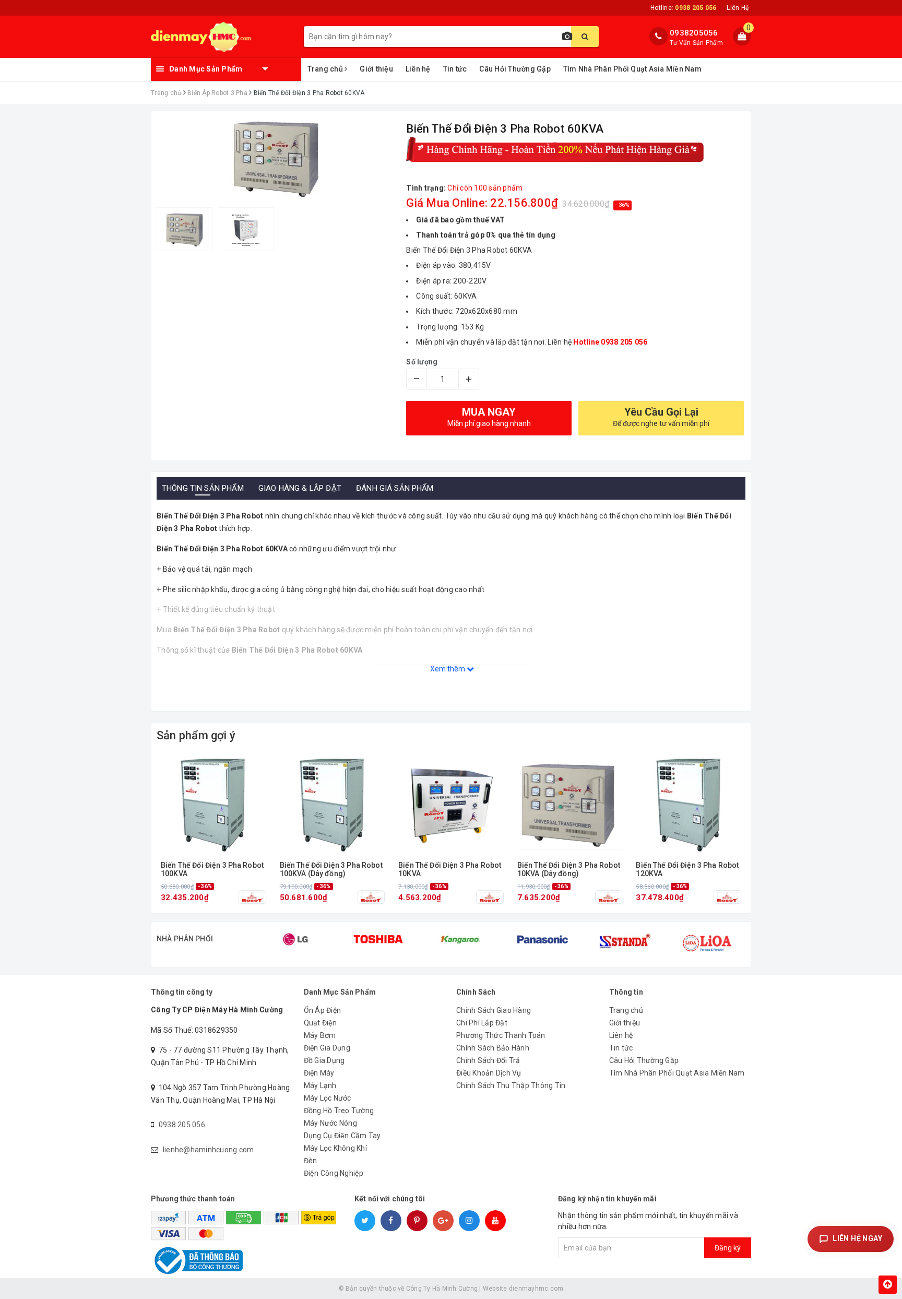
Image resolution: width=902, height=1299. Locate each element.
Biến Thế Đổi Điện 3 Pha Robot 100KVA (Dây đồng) (331, 869)
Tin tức (455, 69)
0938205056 (694, 33)
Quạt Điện (320, 1023)
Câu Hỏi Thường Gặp (515, 69)
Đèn (310, 1160)
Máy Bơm (320, 1035)
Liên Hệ (738, 7)
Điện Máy (319, 1073)
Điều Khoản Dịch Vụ (488, 1073)
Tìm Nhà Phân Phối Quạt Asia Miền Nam (632, 69)
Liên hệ (418, 69)
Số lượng (421, 362)
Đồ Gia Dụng (324, 1060)
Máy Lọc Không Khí (335, 1148)
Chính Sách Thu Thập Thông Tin (510, 1085)
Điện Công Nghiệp (334, 1173)
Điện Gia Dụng (327, 1048)
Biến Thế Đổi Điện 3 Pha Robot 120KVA (687, 869)
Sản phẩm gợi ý (196, 735)
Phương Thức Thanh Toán (500, 1035)
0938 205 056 (182, 1124)
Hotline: (683, 7)
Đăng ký (728, 1248)
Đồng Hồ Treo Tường (339, 1110)
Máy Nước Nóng (330, 1123)
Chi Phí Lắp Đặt (481, 1023)
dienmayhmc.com (536, 1288)
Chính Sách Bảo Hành (492, 1048)
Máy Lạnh (320, 1085)
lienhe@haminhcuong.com (208, 1150)
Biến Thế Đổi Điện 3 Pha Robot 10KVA (449, 869)
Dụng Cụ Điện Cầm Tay (342, 1135)
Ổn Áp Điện (322, 1010)
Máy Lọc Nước (327, 1098)
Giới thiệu (376, 69)
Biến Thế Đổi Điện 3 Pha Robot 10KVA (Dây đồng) (568, 869)
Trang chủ (326, 69)
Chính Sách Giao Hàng (493, 1010)
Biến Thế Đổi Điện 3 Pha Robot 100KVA (212, 869)
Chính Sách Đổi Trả (488, 1060)
